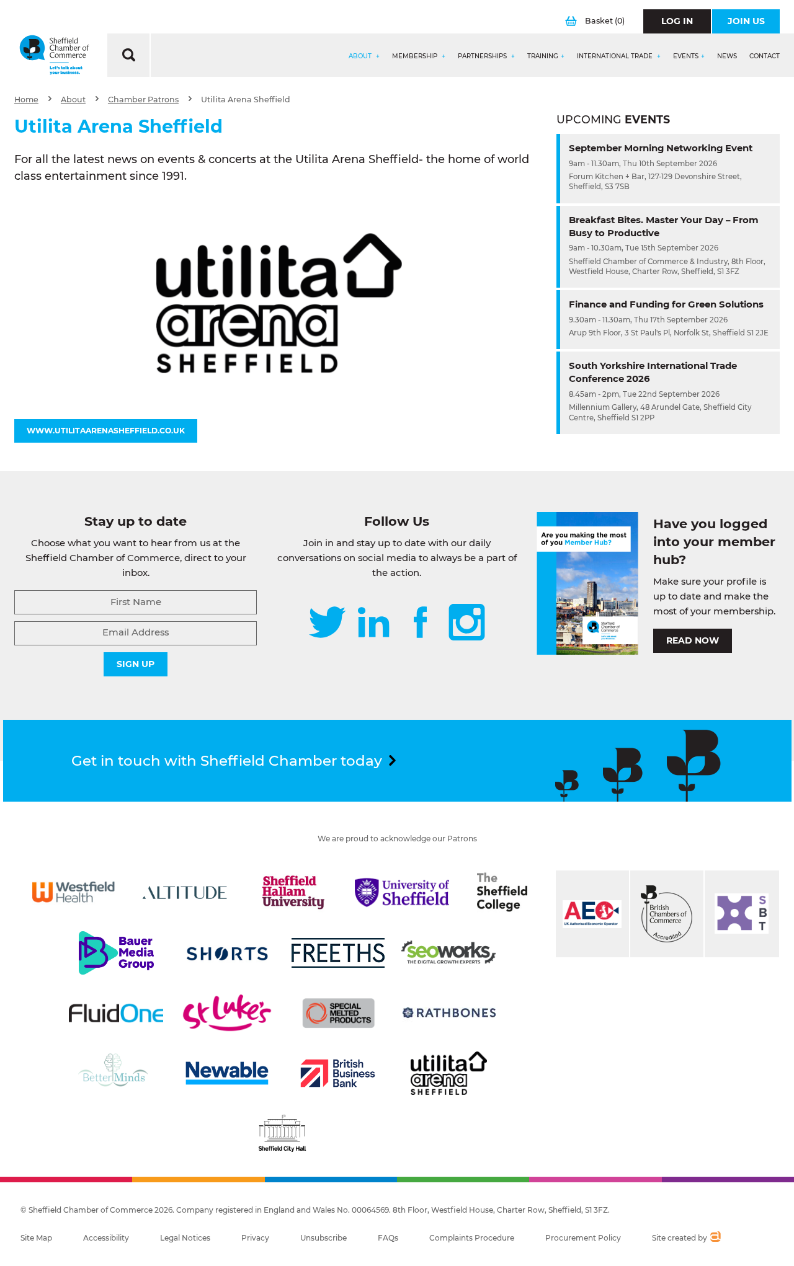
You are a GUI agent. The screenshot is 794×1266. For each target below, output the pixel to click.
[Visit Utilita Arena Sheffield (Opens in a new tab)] (449, 1073)
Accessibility (106, 1237)
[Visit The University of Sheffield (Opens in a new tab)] (402, 892)
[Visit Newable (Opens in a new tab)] (226, 1073)
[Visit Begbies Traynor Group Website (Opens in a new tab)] (666, 913)
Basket (605, 20)
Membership (415, 56)
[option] (279, 303)
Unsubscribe (323, 1237)
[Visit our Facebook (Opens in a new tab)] (420, 623)
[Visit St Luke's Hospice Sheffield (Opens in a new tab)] (227, 1013)
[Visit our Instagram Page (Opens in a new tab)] (466, 623)
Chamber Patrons (143, 99)
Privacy (255, 1237)
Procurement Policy (583, 1237)
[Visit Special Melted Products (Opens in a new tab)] (339, 1013)
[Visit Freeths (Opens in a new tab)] (338, 953)
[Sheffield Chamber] (54, 55)
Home (26, 99)
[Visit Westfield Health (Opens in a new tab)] (74, 892)
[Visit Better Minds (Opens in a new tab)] (115, 1073)
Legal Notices (185, 1237)
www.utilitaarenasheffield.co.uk (106, 430)
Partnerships (483, 56)
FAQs (388, 1237)
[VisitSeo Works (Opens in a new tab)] (448, 953)
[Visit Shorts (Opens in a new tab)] (227, 953)
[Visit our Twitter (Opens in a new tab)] (327, 623)
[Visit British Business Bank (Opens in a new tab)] (338, 1073)
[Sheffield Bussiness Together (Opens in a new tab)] (742, 913)
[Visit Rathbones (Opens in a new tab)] (449, 1013)
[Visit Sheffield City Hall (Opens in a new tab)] (282, 1133)
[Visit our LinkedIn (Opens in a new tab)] (373, 623)
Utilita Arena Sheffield (245, 99)
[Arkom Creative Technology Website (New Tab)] (715, 1238)
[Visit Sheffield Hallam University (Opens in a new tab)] (293, 892)
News (727, 56)
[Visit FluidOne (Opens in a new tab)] (116, 1013)
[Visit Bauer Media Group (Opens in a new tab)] (116, 953)
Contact (764, 56)
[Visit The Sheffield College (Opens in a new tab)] (502, 892)
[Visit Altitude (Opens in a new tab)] (185, 892)
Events (685, 56)
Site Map (36, 1237)
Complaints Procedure (471, 1237)
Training (542, 56)
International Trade (615, 56)
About (361, 56)
